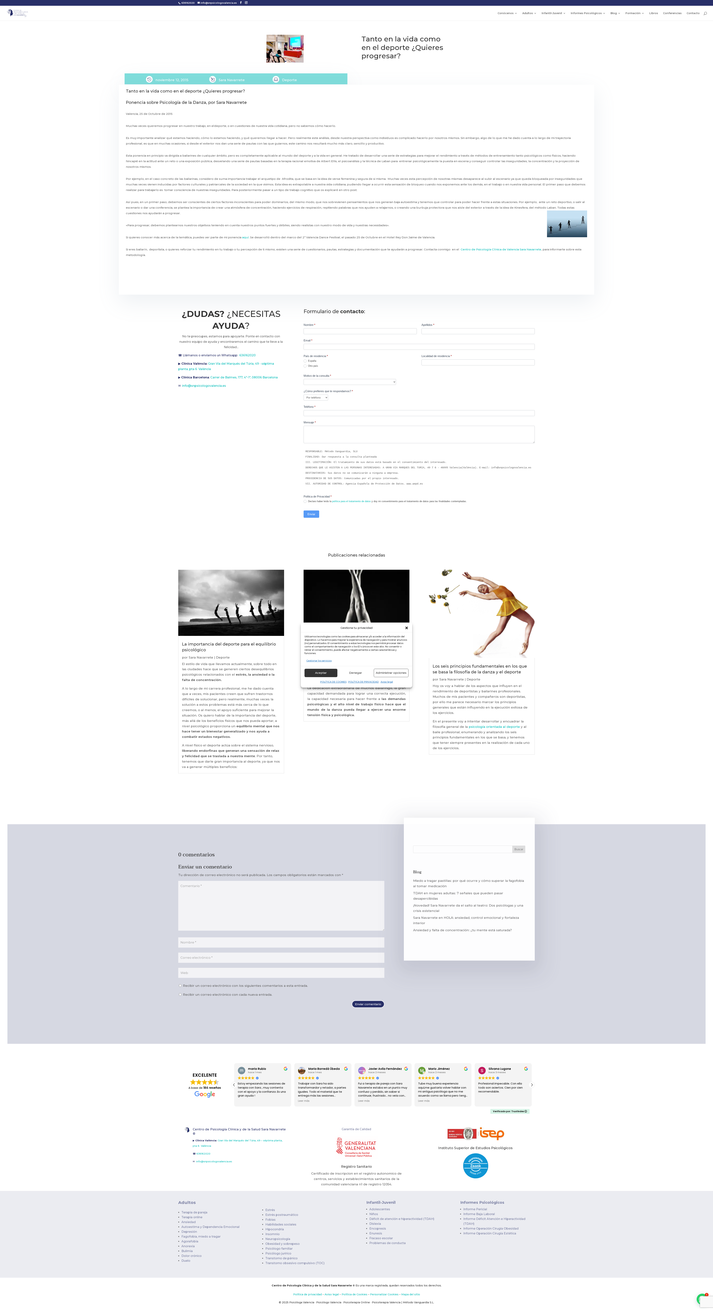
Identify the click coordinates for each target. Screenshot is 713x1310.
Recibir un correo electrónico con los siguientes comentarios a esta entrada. (245, 986)
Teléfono (309, 406)
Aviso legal (387, 681)
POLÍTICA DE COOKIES (333, 681)
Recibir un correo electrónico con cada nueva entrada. (227, 994)
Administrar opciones (391, 673)
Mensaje (310, 422)
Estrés (270, 1210)
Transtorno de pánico (281, 1258)
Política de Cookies (354, 1294)
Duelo (185, 1260)
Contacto (693, 13)
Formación (633, 13)
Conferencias (672, 13)
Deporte (289, 80)
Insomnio (272, 1234)
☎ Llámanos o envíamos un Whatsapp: (208, 355)
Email (308, 340)
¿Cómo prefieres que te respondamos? (328, 391)
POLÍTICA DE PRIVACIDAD (363, 681)
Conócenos (506, 13)
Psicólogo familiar (279, 1248)
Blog (614, 13)
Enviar (311, 514)
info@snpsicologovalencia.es (204, 386)
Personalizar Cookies (384, 1294)
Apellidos (427, 324)
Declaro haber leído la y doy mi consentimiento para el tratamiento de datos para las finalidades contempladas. (387, 501)
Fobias (270, 1219)
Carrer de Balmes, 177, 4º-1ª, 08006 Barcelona (244, 377)
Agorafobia (189, 1241)
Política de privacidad (307, 1294)
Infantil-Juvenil (552, 13)
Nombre (309, 324)
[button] (406, 628)
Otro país (312, 365)
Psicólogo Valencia (328, 1302)
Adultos (527, 13)
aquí (245, 237)
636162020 (188, 2)
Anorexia (188, 1246)
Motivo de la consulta (317, 375)
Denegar (355, 673)
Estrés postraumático (281, 1215)
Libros (653, 13)
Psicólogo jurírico (278, 1253)
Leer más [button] (267, 1101)
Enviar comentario (368, 1004)
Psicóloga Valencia (301, 1302)
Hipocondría (274, 1229)
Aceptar (321, 673)
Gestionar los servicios (319, 660)
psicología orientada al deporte (494, 727)
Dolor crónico (191, 1256)
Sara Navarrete (201, 657)
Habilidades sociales (280, 1224)
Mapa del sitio (410, 1294)
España (311, 360)
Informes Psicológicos (586, 13)
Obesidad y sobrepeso (282, 1244)
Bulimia (187, 1251)
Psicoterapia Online (356, 1302)
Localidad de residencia (436, 356)
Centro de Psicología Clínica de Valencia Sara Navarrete (501, 249)
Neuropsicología (277, 1239)
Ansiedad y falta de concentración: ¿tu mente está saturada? (462, 930)
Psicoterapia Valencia (386, 1302)
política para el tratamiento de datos (351, 501)
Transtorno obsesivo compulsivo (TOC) (295, 1263)
